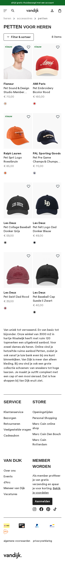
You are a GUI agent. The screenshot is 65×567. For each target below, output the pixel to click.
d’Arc (7, 482)
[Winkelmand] (60, 10)
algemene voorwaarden (17, 541)
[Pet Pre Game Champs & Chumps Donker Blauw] (47, 131)
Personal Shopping (44, 418)
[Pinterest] (48, 509)
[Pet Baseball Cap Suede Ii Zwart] (47, 270)
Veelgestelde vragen (17, 429)
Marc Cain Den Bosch (46, 434)
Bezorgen (10, 418)
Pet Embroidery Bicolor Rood (43, 90)
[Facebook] (41, 509)
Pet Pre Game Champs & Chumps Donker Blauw (45, 160)
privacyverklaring (42, 541)
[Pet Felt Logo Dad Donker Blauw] (47, 200)
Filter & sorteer (21, 37)
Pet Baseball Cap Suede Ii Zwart (44, 298)
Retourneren (12, 423)
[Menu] (5, 10)
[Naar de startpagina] (32, 10)
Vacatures (10, 494)
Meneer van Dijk (14, 488)
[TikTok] (55, 509)
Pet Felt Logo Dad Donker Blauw (45, 229)
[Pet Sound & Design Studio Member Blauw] (18, 61)
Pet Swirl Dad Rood (16, 296)
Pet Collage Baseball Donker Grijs (17, 229)
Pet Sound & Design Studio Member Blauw (16, 90)
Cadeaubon (11, 435)
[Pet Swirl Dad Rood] (18, 270)
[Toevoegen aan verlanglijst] (28, 47)
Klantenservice (13, 412)
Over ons (10, 470)
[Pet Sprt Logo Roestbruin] (18, 131)
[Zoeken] (13, 10)
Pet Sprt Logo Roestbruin (13, 159)
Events (8, 476)
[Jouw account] (52, 10)
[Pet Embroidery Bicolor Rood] (47, 61)
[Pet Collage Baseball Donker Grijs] (18, 200)
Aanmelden (42, 501)
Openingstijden (42, 412)
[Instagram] (34, 509)
